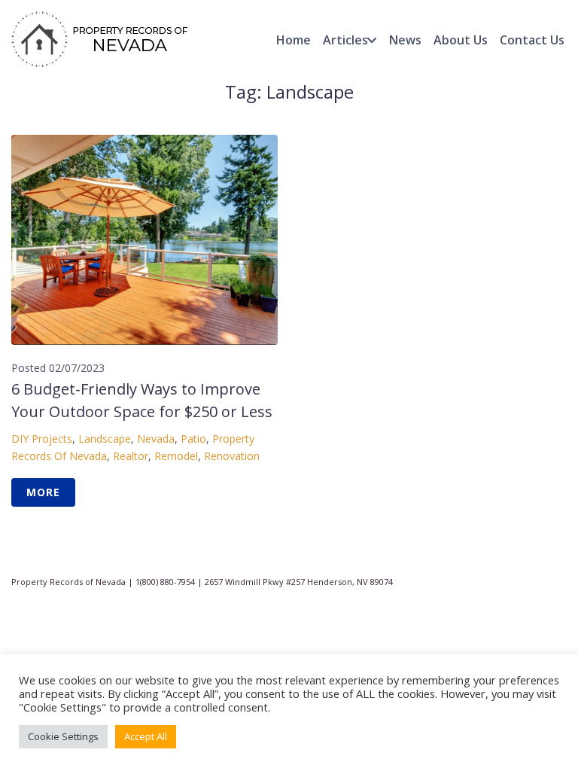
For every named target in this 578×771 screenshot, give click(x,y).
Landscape (104, 438)
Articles (345, 40)
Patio (193, 438)
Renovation (232, 456)
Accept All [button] (145, 736)
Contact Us (532, 40)
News (405, 40)
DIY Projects (41, 438)
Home (293, 40)
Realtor (130, 456)
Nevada (156, 438)
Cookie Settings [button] (63, 736)
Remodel (176, 456)
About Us (461, 40)
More (43, 492)
